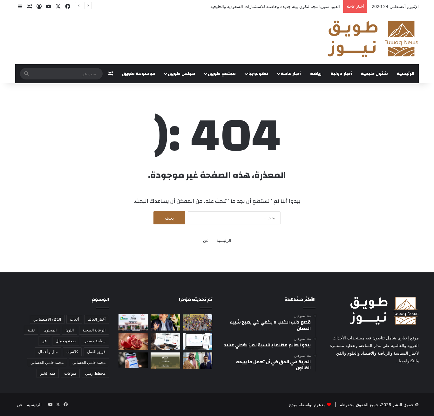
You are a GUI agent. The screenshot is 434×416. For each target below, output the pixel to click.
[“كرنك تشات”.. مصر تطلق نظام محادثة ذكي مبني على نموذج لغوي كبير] (197, 341)
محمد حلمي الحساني (47, 362)
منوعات (70, 373)
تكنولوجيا (258, 74)
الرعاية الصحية (94, 330)
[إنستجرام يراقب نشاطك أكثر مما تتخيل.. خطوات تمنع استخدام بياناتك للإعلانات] (133, 360)
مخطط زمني (95, 373)
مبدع (293, 404)
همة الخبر (47, 373)
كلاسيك (72, 351)
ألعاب (74, 319)
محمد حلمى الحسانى (88, 362)
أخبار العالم (96, 319)
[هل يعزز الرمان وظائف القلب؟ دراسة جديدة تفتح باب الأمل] (133, 341)
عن (206, 240)
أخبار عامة (291, 74)
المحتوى (50, 330)
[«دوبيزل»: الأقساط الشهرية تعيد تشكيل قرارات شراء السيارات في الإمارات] (165, 341)
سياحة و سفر (95, 340)
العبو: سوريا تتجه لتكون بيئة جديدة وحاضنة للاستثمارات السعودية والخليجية (275, 6)
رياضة (316, 74)
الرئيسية (405, 74)
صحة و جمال (66, 340)
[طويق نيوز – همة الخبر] (373, 39)
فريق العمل (96, 351)
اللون (69, 330)
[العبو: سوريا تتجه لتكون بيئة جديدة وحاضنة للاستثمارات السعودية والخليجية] (165, 322)
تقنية (31, 330)
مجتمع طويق (222, 74)
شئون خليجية (374, 74)
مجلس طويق (181, 74)
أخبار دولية (341, 74)
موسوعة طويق (138, 74)
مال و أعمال (48, 351)
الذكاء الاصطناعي (47, 319)
